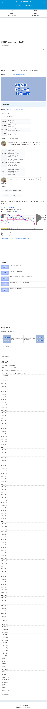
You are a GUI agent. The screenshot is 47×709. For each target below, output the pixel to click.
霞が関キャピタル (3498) (7, 207)
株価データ (18, 211)
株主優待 (3, 262)
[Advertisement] (23, 31)
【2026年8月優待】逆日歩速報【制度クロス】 (12, 370)
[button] (45, 45)
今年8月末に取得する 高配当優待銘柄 (15, 74)
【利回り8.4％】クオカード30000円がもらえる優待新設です (16, 238)
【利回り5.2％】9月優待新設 (8, 365)
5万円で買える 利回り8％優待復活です (16, 109)
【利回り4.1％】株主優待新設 (8, 368)
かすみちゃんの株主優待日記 (23, 1)
